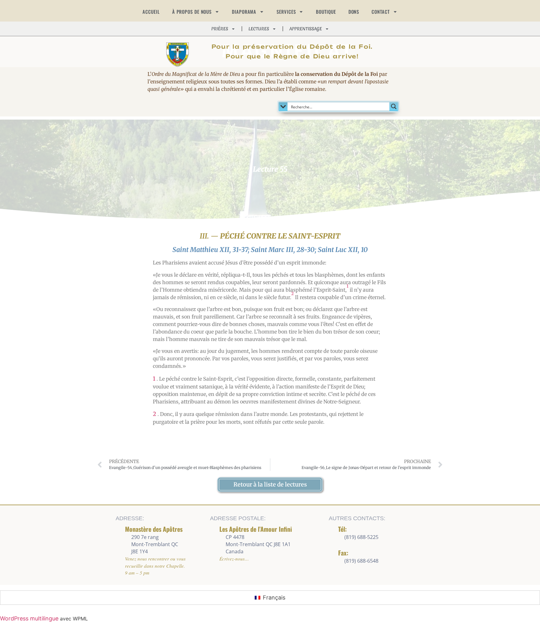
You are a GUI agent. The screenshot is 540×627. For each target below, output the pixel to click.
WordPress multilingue (29, 618)
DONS (353, 11)
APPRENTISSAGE (305, 29)
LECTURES (258, 29)
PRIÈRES (219, 29)
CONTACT (380, 11)
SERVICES (286, 11)
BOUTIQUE (326, 11)
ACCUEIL (150, 11)
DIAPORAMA (244, 11)
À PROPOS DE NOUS (192, 11)
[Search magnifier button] (393, 106)
